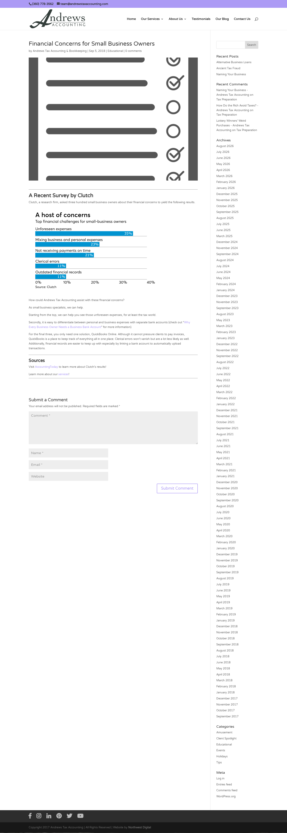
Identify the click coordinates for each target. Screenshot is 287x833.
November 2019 (227, 560)
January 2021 (225, 476)
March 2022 (224, 392)
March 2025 (224, 236)
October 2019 (225, 566)
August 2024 (225, 260)
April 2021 (223, 458)
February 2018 (226, 686)
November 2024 (227, 248)
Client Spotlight (226, 738)
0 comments (133, 51)
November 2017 (227, 704)
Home (131, 19)
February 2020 (226, 542)
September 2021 (227, 428)
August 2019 (225, 578)
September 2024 (227, 254)
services (63, 374)
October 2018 (225, 638)
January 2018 (225, 692)
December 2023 (227, 296)
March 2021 (224, 464)
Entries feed (224, 784)
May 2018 (223, 668)
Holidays (222, 756)
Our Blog (222, 19)
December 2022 (227, 344)
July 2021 (222, 440)
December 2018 (227, 626)
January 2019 (225, 620)
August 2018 (225, 650)
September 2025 (227, 212)
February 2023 (226, 332)
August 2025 (225, 218)
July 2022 (222, 368)
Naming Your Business (231, 74)
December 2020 (227, 482)
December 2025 (227, 194)
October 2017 (225, 710)
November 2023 (227, 302)
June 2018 (223, 662)
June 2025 (223, 230)
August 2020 (225, 506)
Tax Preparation (226, 99)
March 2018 (224, 680)
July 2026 (222, 152)
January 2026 (225, 188)
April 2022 (223, 386)
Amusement (224, 732)
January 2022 (225, 404)
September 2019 (227, 572)
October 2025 (225, 206)
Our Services (150, 19)
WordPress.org (226, 796)
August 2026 (225, 146)
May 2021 (223, 452)
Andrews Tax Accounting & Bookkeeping (60, 51)
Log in (220, 778)
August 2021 (225, 434)
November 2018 (227, 632)
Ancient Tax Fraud (228, 68)
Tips (219, 762)
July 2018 (222, 656)
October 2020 (225, 494)
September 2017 (227, 716)
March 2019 (224, 608)
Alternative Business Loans (233, 62)
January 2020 (225, 548)
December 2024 (227, 242)
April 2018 (223, 674)
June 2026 (223, 158)
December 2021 (227, 410)
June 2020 (223, 518)
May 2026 (223, 164)
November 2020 (227, 488)
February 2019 (226, 614)
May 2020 (223, 524)
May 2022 (223, 380)
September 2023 (227, 308)
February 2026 (226, 182)
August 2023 (225, 314)
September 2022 (227, 356)
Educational (115, 51)
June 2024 (223, 272)
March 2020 (224, 536)
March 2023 (224, 326)
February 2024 (226, 284)
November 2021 (227, 416)
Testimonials (201, 19)
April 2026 (223, 170)
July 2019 (222, 584)
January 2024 (225, 290)
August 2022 (225, 362)
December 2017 (227, 698)
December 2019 (227, 554)
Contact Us (242, 19)
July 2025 (222, 224)
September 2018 (227, 644)
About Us (176, 19)
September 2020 (227, 500)
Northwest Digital (139, 827)
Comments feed (226, 790)
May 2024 (223, 278)
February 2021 (226, 470)
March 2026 (224, 176)
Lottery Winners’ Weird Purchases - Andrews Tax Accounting (233, 125)
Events (220, 750)
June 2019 (223, 590)
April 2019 (223, 602)
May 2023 (223, 320)
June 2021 (223, 446)
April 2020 (223, 530)
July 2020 (222, 512)
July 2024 (222, 266)
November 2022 (227, 350)
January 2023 (225, 338)
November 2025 (227, 200)
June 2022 (223, 374)
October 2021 (225, 422)
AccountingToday (46, 367)
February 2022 (226, 398)
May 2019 (223, 596)
